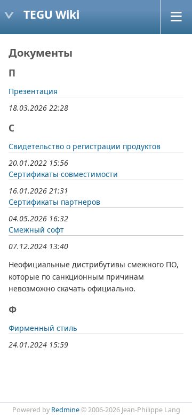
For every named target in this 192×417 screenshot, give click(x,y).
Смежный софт (36, 230)
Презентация (33, 91)
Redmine (65, 409)
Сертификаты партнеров (54, 202)
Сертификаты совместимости (63, 174)
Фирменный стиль (43, 328)
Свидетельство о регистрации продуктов (85, 146)
